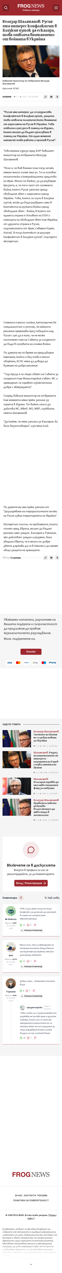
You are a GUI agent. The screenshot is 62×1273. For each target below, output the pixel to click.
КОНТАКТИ (30, 1195)
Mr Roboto (11, 919)
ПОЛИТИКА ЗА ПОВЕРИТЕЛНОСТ (31, 1200)
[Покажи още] (31, 1264)
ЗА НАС (19, 1195)
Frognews (15, 557)
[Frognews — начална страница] (31, 1174)
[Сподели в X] (57, 97)
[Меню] (56, 7)
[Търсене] (6, 7)
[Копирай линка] (45, 97)
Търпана (11, 991)
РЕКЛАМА (42, 1195)
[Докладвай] (35, 925)
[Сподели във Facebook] (51, 97)
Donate (31, 652)
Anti (11, 955)
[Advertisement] (31, 284)
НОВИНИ (7, 96)
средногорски (34, 1007)
